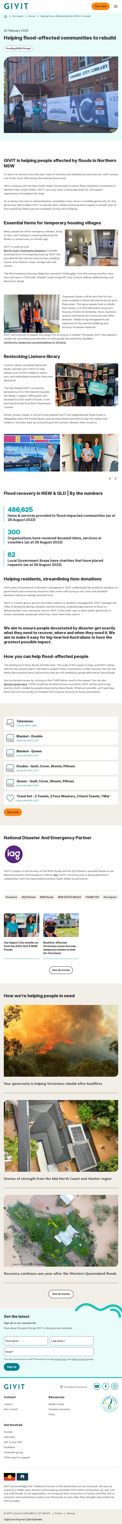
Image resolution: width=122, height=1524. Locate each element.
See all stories (61, 970)
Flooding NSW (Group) (18, 48)
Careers (8, 1404)
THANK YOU (92, 897)
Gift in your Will (13, 1442)
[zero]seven (34, 1519)
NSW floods (47, 897)
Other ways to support (17, 1457)
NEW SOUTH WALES (69, 897)
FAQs (52, 1414)
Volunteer (9, 1437)
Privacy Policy (60, 1359)
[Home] (5, 16)
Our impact (110, 897)
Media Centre (56, 1404)
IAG (56, 874)
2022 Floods (29, 897)
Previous (109, 478)
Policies (59, 1513)
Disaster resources (59, 1409)
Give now (100, 6)
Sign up (11, 1366)
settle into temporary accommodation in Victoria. (35, 342)
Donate (8, 1431)
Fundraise (9, 1447)
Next (115, 478)
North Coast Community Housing (24, 250)
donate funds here (15, 684)
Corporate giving (13, 1452)
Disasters (11, 897)
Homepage (16, 6)
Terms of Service (79, 1359)
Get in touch (11, 1409)
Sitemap (71, 1513)
